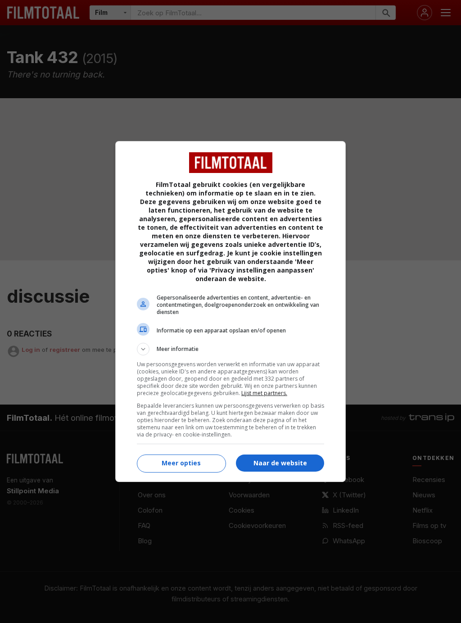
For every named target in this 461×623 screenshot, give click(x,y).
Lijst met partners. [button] (264, 393)
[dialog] (230, 311)
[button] (230, 349)
